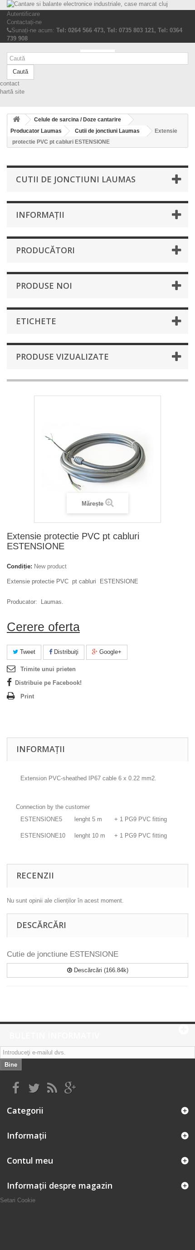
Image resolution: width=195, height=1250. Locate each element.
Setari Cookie (17, 1200)
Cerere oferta (43, 627)
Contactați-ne (24, 22)
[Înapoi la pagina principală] (16, 120)
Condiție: (19, 566)
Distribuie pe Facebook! (48, 682)
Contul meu (30, 1160)
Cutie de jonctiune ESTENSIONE (62, 954)
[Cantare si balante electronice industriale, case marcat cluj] (97, 5)
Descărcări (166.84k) (100, 970)
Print (27, 696)
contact (10, 83)
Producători (45, 250)
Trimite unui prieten (48, 669)
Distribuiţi (65, 651)
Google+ (110, 651)
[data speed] (97, 51)
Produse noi (44, 285)
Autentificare (23, 13)
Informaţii (40, 214)
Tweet (26, 651)
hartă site (12, 91)
